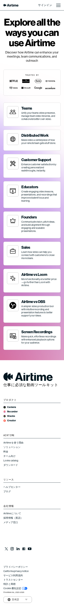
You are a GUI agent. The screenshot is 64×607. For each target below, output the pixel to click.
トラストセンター (13, 579)
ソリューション (11, 447)
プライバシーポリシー (15, 566)
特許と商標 (9, 584)
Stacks (11, 416)
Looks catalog (10, 460)
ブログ (7, 491)
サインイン (45, 5)
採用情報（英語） (13, 517)
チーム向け (9, 456)
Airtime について (12, 513)
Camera (11, 407)
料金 (5, 451)
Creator (11, 420)
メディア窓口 (10, 522)
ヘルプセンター (11, 487)
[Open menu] (58, 5)
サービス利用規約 (13, 575)
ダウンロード (10, 465)
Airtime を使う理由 (13, 442)
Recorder (12, 411)
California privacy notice (16, 571)
